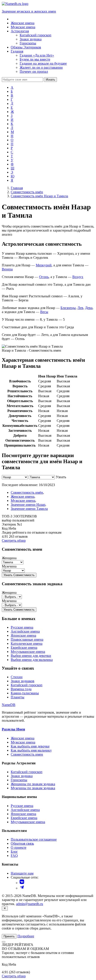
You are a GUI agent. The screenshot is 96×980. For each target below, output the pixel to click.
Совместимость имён (27, 492)
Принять (9, 936)
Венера (7, 269)
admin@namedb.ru (29, 904)
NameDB (8, 705)
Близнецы (68, 308)
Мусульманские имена (28, 651)
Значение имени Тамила (29, 509)
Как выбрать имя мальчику (31, 750)
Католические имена (26, 643)
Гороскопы (19, 780)
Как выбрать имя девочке (30, 746)
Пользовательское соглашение (34, 839)
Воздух (77, 277)
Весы (44, 312)
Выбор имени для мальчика (32, 660)
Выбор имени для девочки (31, 656)
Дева (88, 308)
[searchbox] (22, 79)
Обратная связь (22, 843)
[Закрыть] (3, 942)
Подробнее (25, 936)
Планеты (17, 697)
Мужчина (9, 566)
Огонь (44, 277)
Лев (80, 308)
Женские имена (22, 496)
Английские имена (25, 631)
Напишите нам (22, 873)
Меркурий (44, 265)
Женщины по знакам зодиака (33, 784)
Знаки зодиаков (22, 681)
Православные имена (27, 639)
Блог (14, 851)
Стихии (17, 677)
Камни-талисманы (25, 693)
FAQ (14, 855)
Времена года (21, 689)
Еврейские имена (24, 647)
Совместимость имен (27, 754)
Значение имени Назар (28, 504)
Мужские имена (23, 500)
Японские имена (23, 635)
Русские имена (22, 627)
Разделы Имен (13, 729)
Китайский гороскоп (26, 685)
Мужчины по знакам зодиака (33, 788)
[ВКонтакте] (22, 883)
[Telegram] (22, 888)
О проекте (18, 847)
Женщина (9, 558)
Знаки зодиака (22, 776)
